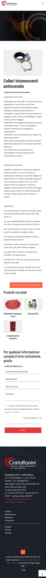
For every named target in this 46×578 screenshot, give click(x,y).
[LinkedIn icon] (24, 570)
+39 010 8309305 (15, 478)
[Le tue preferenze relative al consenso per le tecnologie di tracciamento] (42, 574)
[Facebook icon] (22, 570)
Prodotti (8, 511)
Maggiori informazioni (12, 412)
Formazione (9, 520)
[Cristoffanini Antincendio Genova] (9, 3)
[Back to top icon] (23, 552)
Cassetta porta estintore (13, 337)
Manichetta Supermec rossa (13, 315)
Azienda (8, 527)
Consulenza (9, 517)
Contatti (8, 530)
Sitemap (8, 533)
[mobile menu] (43, 3)
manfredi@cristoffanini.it (15, 502)
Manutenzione (10, 514)
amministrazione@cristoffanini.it (18, 499)
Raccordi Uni (33, 313)
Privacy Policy (25, 560)
